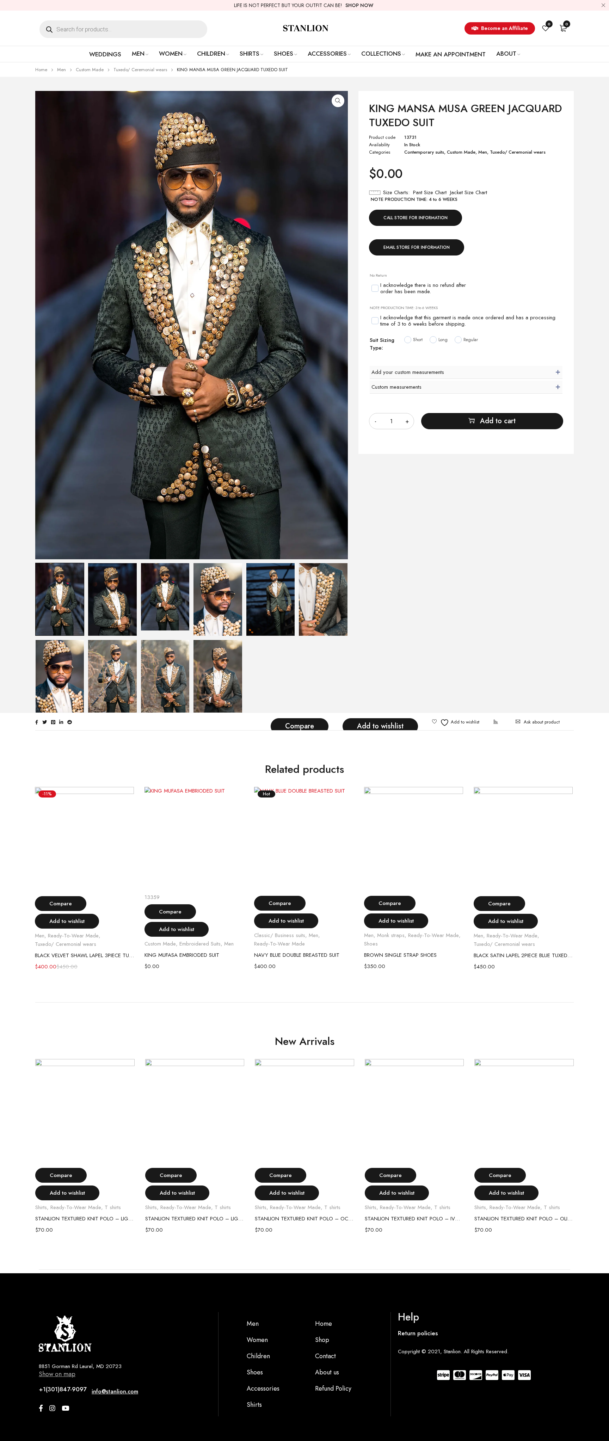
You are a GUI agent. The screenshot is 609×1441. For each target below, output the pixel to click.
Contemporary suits (424, 152)
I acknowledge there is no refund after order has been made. (423, 288)
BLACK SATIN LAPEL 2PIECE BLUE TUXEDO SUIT (523, 955)
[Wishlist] (455, 722)
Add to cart (498, 421)
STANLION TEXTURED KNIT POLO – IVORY (414, 1219)
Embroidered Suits (200, 944)
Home (41, 69)
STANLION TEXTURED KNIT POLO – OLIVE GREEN (524, 1219)
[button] (338, 100)
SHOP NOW (359, 5)
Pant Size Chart (430, 192)
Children (258, 1356)
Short (418, 340)
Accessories (263, 1388)
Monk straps (391, 935)
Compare (299, 726)
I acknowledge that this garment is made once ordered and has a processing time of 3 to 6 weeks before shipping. (467, 321)
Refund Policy (333, 1388)
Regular (470, 340)
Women (257, 1339)
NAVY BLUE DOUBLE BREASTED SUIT (296, 955)
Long (443, 340)
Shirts (41, 1207)
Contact (325, 1356)
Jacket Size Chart (468, 192)
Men (61, 69)
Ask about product (542, 722)
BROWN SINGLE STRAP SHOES (400, 955)
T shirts (113, 1207)
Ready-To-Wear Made (73, 936)
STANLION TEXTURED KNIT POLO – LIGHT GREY (195, 1219)
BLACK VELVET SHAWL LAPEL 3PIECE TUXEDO (84, 955)
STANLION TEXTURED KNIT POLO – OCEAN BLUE (304, 1219)
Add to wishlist (380, 726)
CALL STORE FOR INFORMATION (415, 218)
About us (327, 1372)
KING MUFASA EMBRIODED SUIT (181, 955)
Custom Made (90, 69)
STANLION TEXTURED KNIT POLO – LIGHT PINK (85, 1219)
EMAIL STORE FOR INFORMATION (416, 247)
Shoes (371, 944)
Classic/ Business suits (279, 935)
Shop (322, 1339)
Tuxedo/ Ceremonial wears (140, 69)
